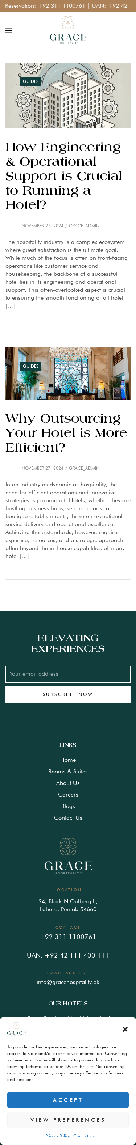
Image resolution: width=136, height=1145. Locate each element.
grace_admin (84, 225)
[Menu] (8, 30)
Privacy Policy (57, 1135)
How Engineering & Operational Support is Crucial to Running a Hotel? (63, 176)
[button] (125, 1029)
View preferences (68, 1120)
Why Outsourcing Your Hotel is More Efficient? (66, 434)
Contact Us (84, 1135)
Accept (68, 1100)
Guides (30, 81)
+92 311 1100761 (54, 5)
